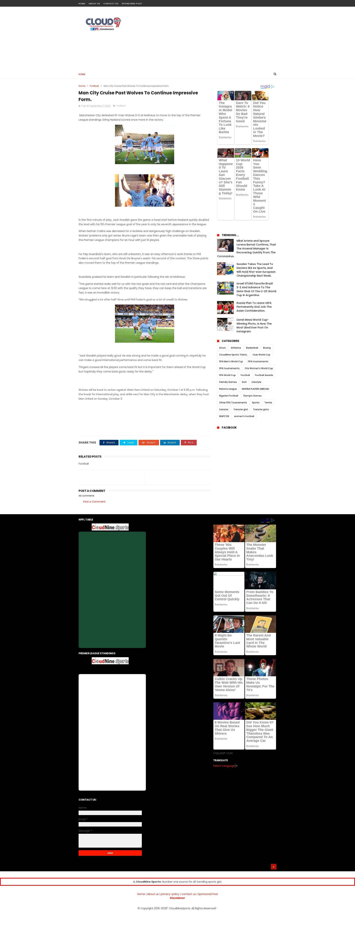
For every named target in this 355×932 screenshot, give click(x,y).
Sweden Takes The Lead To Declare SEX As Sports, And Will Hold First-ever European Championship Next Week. (255, 270)
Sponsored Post (132, 3)
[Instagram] (267, 2)
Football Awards (264, 375)
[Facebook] (261, 2)
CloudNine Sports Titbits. (233, 354)
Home (82, 3)
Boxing (267, 347)
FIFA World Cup (227, 375)
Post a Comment (94, 501)
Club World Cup (261, 354)
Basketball (252, 347)
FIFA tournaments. (229, 368)
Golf (244, 382)
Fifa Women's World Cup (259, 368)
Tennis (268, 402)
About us (153, 894)
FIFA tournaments (258, 361)
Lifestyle (256, 382)
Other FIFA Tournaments (233, 402)
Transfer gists (261, 409)
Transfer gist (240, 409)
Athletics (236, 347)
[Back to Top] (273, 866)
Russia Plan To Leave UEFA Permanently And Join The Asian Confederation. (254, 307)
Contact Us (110, 3)
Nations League (228, 388)
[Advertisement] (209, 38)
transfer (223, 409)
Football (94, 86)
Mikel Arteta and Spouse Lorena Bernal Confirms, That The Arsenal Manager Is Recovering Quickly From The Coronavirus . (246, 248)
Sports (255, 402)
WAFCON (224, 416)
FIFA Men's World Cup (231, 361)
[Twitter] (274, 2)
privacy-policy (170, 894)
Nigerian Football (228, 395)
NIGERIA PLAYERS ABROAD (255, 388)
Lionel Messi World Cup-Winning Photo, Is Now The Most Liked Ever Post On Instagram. (254, 325)
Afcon (222, 347)
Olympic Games (252, 395)
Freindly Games (228, 382)
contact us (189, 894)
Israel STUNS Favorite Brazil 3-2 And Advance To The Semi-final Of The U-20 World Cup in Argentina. (256, 289)
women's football (244, 416)
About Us (94, 3)
